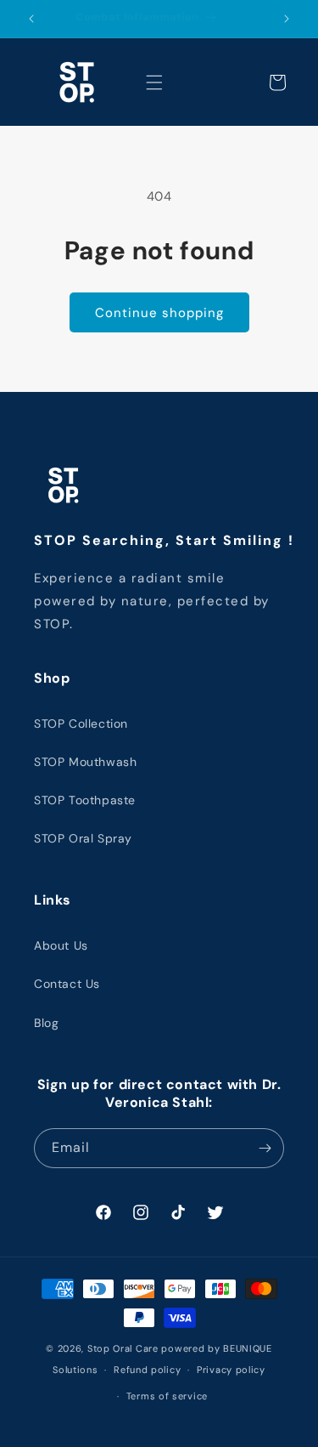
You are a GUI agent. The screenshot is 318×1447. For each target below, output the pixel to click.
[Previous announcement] (31, 18)
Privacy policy (231, 1370)
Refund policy (147, 1370)
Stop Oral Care (123, 1348)
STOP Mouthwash (85, 761)
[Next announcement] (286, 18)
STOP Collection (81, 723)
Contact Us (67, 983)
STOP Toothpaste (85, 800)
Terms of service (167, 1396)
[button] (154, 82)
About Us (61, 945)
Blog (46, 1022)
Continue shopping (159, 312)
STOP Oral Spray (83, 838)
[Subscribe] (264, 1148)
